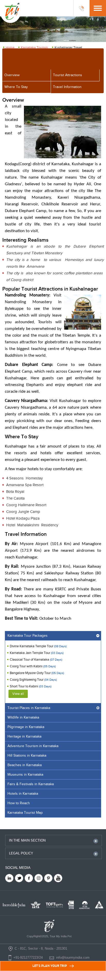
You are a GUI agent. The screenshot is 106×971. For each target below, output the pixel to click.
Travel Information (67, 87)
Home (10, 48)
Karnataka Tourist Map (25, 813)
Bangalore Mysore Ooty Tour (37, 673)
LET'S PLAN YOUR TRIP (49, 966)
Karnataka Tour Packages (27, 636)
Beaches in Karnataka (24, 765)
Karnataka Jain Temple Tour (37, 653)
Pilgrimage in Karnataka (25, 727)
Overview (12, 75)
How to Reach (18, 803)
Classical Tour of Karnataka (36, 660)
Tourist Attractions (67, 75)
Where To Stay (16, 87)
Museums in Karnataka (25, 775)
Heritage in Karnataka (24, 736)
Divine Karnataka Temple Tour (38, 646)
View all (18, 694)
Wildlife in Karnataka (23, 717)
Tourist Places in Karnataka (28, 708)
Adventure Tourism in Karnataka (32, 746)
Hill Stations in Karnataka (26, 756)
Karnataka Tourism (34, 48)
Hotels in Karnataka (22, 794)
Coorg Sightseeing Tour (33, 680)
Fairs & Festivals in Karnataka (30, 784)
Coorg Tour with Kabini (33, 666)
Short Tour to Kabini (30, 686)
